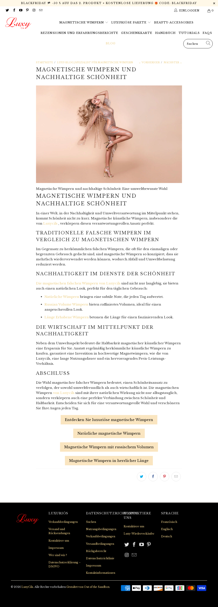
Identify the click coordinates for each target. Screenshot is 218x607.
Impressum (56, 547)
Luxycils (50, 223)
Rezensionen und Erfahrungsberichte (79, 33)
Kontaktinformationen (100, 572)
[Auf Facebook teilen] (153, 476)
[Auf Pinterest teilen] (164, 476)
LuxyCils (27, 586)
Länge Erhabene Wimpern (66, 317)
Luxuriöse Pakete (129, 22)
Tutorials (189, 33)
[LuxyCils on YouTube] (20, 10)
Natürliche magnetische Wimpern (109, 433)
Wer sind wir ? (58, 555)
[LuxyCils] (19, 23)
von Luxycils (64, 393)
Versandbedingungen (100, 543)
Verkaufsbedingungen (63, 521)
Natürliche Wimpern (61, 297)
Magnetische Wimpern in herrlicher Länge (109, 460)
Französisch (169, 521)
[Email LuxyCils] (40, 10)
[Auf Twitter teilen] (141, 476)
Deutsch (166, 536)
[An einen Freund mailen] (176, 476)
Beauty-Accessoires (174, 22)
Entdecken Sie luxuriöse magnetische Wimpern (109, 420)
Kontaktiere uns (59, 540)
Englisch (167, 529)
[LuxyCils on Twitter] (7, 10)
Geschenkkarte (136, 33)
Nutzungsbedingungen (101, 529)
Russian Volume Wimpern (66, 304)
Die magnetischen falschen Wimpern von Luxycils (78, 283)
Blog (111, 43)
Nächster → (173, 62)
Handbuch (165, 33)
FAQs (207, 33)
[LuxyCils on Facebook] (14, 10)
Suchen (91, 521)
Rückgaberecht (96, 551)
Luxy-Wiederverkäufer (139, 533)
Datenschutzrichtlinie (100, 558)
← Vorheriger (149, 62)
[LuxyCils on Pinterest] (27, 10)
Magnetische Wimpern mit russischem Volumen (109, 447)
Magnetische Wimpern (82, 22)
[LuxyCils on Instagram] (34, 10)
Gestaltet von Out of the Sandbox (87, 586)
